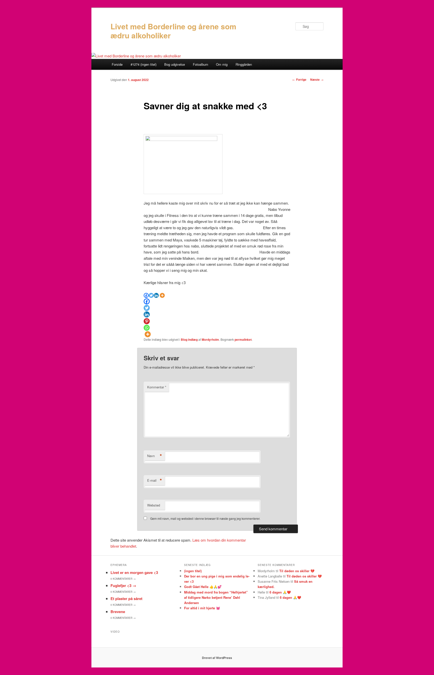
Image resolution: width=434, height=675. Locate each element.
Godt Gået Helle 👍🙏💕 (203, 586)
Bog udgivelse (174, 64)
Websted (153, 505)
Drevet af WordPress (217, 657)
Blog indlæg (189, 339)
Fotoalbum (200, 64)
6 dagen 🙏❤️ (280, 592)
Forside (117, 64)
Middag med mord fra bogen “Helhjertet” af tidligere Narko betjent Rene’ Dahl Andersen (216, 597)
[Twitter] (151, 295)
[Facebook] (146, 295)
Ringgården (244, 64)
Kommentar (156, 387)
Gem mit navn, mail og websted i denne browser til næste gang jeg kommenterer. (205, 518)
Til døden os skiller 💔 (296, 570)
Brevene (118, 611)
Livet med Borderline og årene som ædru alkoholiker (173, 31)
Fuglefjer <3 (123, 585)
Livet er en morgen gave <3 (134, 572)
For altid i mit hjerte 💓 (202, 608)
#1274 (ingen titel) (143, 64)
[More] (162, 295)
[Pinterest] (147, 321)
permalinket (243, 339)
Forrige (299, 79)
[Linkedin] (156, 295)
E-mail (154, 480)
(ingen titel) (193, 570)
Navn (154, 456)
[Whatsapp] (147, 328)
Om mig (222, 64)
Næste (316, 79)
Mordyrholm (210, 339)
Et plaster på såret (126, 598)
